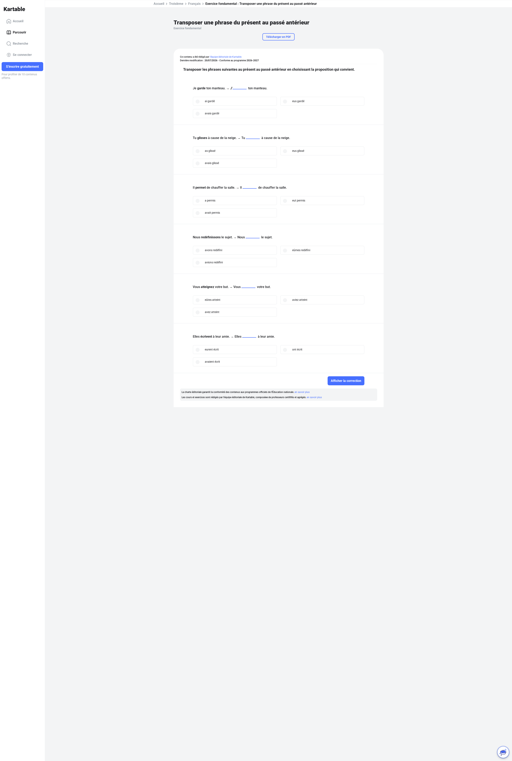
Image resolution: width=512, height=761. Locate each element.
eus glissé (298, 150)
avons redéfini (213, 250)
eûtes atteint (212, 299)
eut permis (298, 200)
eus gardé (298, 101)
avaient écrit (212, 361)
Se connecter (22, 55)
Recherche (20, 43)
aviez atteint (299, 299)
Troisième (176, 4)
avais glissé (212, 163)
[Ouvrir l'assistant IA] (503, 752)
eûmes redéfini (301, 250)
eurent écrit (212, 349)
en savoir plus (302, 392)
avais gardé (212, 113)
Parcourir (19, 32)
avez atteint (212, 312)
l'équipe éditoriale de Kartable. (226, 56)
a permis (210, 200)
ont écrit (297, 349)
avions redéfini (214, 262)
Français (194, 4)
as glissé (210, 150)
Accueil (18, 21)
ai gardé (210, 101)
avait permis (212, 212)
